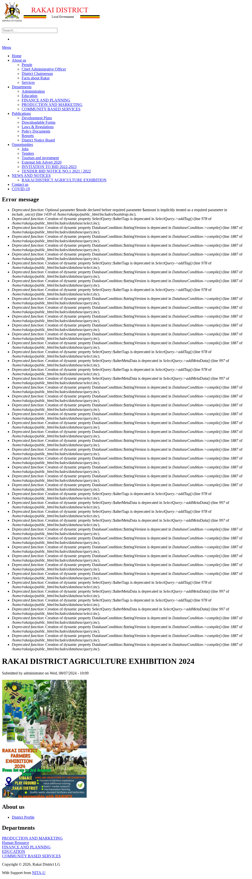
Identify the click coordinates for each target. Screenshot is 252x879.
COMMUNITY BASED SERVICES (51, 109)
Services (28, 82)
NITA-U (39, 873)
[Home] (51, 20)
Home (16, 56)
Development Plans (37, 118)
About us (19, 60)
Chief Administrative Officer (44, 69)
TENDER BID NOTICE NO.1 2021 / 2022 (56, 171)
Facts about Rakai (35, 78)
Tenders (28, 153)
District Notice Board (38, 140)
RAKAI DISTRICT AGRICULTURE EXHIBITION (64, 180)
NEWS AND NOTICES (31, 175)
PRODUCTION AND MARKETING (52, 105)
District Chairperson (37, 73)
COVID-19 (21, 189)
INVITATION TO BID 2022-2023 (49, 167)
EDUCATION (13, 851)
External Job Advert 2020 (42, 162)
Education (29, 96)
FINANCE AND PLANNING (46, 100)
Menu (6, 47)
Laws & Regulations (38, 127)
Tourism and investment (40, 158)
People (27, 65)
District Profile (23, 817)
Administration (33, 91)
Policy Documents (36, 131)
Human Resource (15, 843)
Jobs (25, 149)
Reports (28, 136)
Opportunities (22, 144)
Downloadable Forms (38, 122)
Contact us (20, 184)
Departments (22, 87)
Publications (21, 113)
